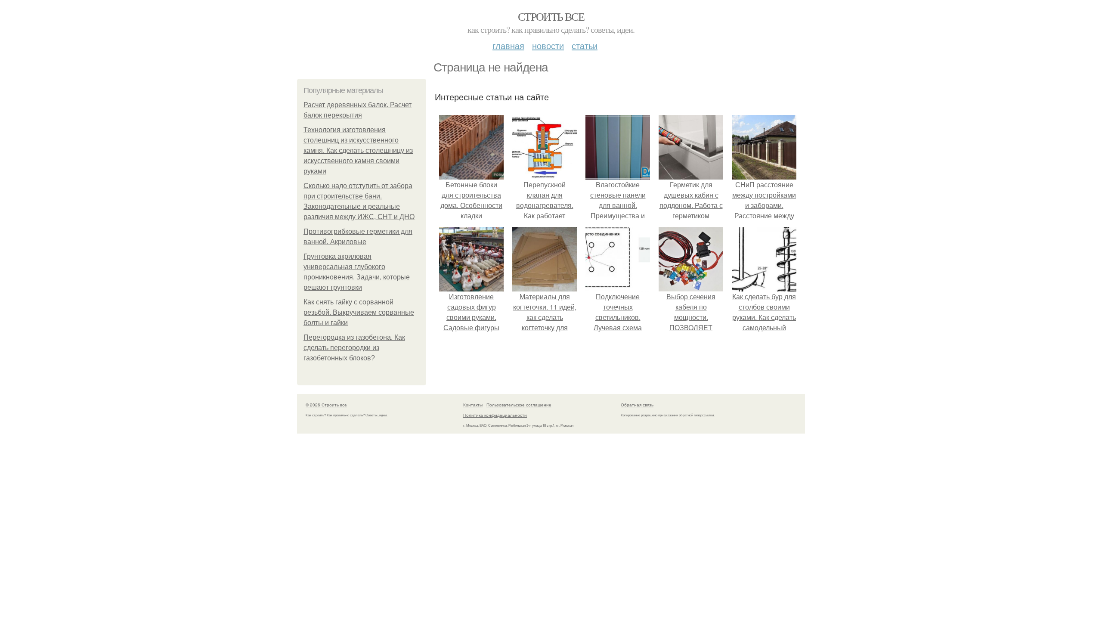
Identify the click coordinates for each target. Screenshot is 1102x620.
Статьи (584, 45)
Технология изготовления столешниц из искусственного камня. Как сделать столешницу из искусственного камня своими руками (358, 150)
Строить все (551, 16)
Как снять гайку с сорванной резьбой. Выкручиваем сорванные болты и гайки (358, 312)
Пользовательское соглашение (518, 405)
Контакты (473, 405)
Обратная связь (637, 405)
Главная (508, 45)
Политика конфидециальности (495, 415)
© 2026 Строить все (326, 405)
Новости (548, 45)
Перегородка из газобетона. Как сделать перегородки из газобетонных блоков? (354, 348)
